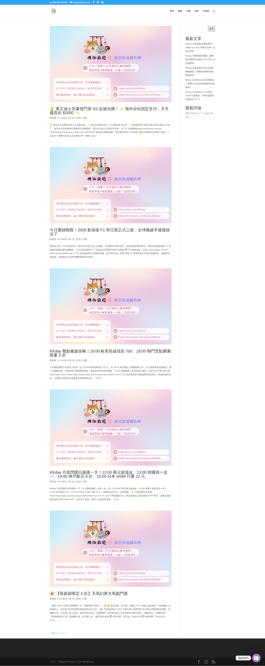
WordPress (88, 661)
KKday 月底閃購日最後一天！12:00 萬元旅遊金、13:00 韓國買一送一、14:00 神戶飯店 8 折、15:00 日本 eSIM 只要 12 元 (108, 474)
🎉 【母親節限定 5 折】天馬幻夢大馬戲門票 (89, 593)
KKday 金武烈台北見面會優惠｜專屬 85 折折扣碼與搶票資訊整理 (200, 83)
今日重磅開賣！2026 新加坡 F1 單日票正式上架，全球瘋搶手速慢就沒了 (110, 232)
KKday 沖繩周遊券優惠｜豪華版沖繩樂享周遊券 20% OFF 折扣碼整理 (200, 59)
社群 (196, 11)
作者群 (206, 11)
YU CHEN (61, 118)
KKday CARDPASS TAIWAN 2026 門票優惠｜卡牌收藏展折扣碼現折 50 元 (200, 96)
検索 (211, 28)
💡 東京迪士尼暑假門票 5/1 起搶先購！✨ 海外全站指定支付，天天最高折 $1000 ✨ (109, 110)
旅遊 (180, 11)
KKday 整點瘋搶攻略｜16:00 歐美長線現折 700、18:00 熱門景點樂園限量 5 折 (110, 353)
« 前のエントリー (58, 633)
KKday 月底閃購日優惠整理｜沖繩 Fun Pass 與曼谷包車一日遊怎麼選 (200, 47)
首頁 (172, 11)
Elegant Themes (67, 661)
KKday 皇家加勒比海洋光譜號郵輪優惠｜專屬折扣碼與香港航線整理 (199, 71)
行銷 (188, 11)
